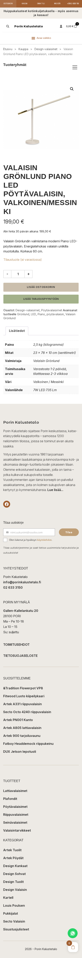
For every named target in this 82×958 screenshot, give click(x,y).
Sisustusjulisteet (16, 929)
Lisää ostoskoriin (41, 287)
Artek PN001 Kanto (18, 720)
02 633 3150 (13, 587)
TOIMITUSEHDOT (16, 645)
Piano (41, 314)
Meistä (57, 4)
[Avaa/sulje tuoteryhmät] (75, 67)
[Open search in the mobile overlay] (7, 26)
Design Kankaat (15, 866)
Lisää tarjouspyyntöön (41, 298)
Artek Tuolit (12, 850)
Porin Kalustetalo (28, 26)
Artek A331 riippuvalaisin (22, 704)
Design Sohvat (14, 874)
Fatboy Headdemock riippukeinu (28, 744)
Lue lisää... (55, 490)
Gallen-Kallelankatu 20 (20, 611)
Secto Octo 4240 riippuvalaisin (27, 712)
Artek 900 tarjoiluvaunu (21, 736)
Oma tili (41, 4)
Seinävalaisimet (15, 822)
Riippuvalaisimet (15, 815)
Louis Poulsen (14, 905)
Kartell (8, 898)
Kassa (24, 4)
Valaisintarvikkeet (17, 830)
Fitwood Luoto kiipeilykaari (23, 696)
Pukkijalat (10, 913)
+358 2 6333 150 (73, 4)
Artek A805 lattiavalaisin (22, 728)
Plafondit (10, 799)
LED (33, 314)
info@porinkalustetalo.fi (22, 582)
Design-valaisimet (45, 49)
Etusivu (7, 49)
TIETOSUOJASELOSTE (20, 656)
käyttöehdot (44, 540)
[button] (71, 89)
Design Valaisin (15, 890)
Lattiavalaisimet (15, 791)
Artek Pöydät (13, 858)
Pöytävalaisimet (51, 310)
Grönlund (23, 314)
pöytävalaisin (55, 314)
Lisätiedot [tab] (17, 331)
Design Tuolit (13, 882)
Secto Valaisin (14, 921)
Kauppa (23, 49)
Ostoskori (8, 4)
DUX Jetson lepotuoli (19, 752)
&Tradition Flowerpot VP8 (23, 688)
